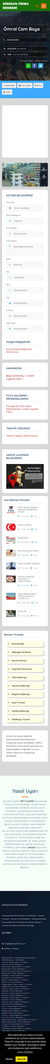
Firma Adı (10, 202)
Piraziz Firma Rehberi (12, 1017)
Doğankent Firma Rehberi (14, 986)
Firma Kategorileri (25, 958)
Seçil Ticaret (18, 702)
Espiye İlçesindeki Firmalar (15, 989)
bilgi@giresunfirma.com (15, 943)
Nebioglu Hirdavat (21, 652)
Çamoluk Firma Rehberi (13, 973)
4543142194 (13, 40)
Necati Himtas (19, 660)
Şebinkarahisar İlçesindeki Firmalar (19, 1019)
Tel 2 (8, 285)
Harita (39, 85)
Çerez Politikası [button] (25, 1052)
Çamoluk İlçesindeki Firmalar (16, 971)
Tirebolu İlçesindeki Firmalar (16, 1024)
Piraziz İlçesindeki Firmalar (15, 1015)
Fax (7, 297)
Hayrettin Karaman (22, 669)
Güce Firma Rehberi (11, 1008)
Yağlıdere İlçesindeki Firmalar (16, 1028)
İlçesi (8, 259)
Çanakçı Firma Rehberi (13, 978)
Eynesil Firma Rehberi (13, 995)
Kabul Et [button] (22, 1059)
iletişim (31, 847)
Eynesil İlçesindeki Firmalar (15, 993)
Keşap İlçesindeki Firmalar (15, 1011)
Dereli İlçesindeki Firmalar (15, 980)
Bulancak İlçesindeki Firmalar (16, 967)
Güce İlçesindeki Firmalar (14, 1006)
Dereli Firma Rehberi (12, 982)
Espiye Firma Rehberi (12, 991)
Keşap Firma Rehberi (12, 1013)
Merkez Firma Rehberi (12, 1000)
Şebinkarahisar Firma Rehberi (16, 1022)
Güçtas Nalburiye (21, 685)
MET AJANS (27, 801)
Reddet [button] (9, 1059)
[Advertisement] (25, 131)
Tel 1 (8, 272)
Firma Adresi (11, 241)
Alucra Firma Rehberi (12, 964)
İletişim (20, 960)
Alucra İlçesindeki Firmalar (15, 962)
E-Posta (9, 310)
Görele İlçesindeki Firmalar (15, 1002)
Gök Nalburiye (19, 677)
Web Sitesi (10, 323)
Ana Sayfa (7, 958)
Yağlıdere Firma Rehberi (14, 1030)
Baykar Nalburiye (21, 694)
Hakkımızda (9, 85)
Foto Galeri (26, 85)
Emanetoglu (18, 643)
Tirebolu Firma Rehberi (13, 1026)
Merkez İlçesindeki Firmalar (15, 997)
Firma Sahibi (11, 228)
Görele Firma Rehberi (12, 1004)
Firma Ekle (7, 960)
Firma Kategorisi (13, 215)
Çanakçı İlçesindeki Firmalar (16, 975)
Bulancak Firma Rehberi (13, 969)
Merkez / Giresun (11, 948)
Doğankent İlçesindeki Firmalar (17, 984)
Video (8, 92)
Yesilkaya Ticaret (21, 719)
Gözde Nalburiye (20, 711)
